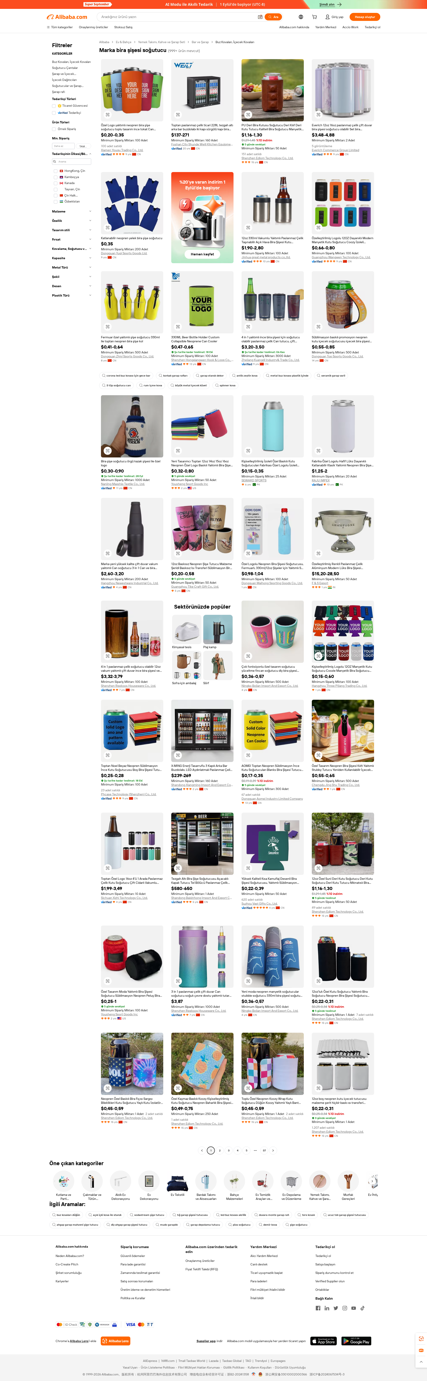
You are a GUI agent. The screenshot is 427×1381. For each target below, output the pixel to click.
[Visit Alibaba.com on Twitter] (335, 1308)
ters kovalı (308, 1215)
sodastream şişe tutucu (149, 1215)
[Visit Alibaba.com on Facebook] (318, 1308)
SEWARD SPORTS (254, 480)
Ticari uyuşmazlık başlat (266, 1273)
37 (264, 1150)
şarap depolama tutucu (205, 1224)
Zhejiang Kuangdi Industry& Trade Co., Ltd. (271, 360)
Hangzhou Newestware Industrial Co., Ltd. (129, 583)
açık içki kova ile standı (107, 1215)
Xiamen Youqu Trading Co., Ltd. (122, 150)
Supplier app (206, 1341)
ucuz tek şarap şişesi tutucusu (347, 1215)
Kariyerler (62, 1281)
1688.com (168, 1361)
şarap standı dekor (212, 375)
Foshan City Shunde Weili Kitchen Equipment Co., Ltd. (202, 144)
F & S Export (320, 583)
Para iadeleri (258, 1281)
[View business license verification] (254, 1374)
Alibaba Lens (79, 1341)
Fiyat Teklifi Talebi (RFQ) (201, 1269)
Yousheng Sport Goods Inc (189, 484)
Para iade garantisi (133, 1264)
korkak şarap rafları (175, 375)
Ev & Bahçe (123, 42)
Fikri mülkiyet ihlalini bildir (267, 1289)
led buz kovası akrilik (233, 1215)
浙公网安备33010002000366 (286, 1374)
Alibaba (104, 42)
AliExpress (150, 1361)
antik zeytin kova (247, 375)
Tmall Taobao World (191, 1361)
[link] (421, 1339)
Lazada (213, 1361)
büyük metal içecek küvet (191, 385)
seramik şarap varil (333, 375)
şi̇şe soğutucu (298, 1224)
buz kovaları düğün (68, 1215)
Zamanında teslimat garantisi (140, 1273)
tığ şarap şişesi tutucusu (192, 1215)
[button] (260, 17)
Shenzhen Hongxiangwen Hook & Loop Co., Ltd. (202, 360)
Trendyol (261, 1361)
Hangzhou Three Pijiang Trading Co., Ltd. (339, 685)
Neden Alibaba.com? (70, 1256)
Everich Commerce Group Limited (335, 150)
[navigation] (71, 596)
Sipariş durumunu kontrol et (334, 1273)
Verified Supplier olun (330, 1281)
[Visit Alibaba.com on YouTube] (353, 1308)
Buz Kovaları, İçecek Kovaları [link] (235, 42)
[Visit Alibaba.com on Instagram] (344, 1308)
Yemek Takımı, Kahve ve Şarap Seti (161, 42)
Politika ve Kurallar (133, 1298)
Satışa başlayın (325, 1264)
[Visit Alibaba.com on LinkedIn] (327, 1308)
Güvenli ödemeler (133, 1256)
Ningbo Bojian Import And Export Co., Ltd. (270, 685)
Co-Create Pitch (67, 1264)
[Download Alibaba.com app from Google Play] (356, 1341)
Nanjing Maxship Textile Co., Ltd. (123, 484)
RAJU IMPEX (321, 480)
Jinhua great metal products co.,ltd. (266, 257)
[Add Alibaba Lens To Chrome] (115, 1341)
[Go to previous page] (202, 1150)
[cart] (315, 17)
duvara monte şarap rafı (274, 1215)
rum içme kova (153, 385)
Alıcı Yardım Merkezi (264, 1256)
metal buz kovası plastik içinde (289, 375)
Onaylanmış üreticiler (200, 1261)
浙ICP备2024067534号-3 (327, 1374)
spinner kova (228, 385)
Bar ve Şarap (200, 42)
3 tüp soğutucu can (119, 385)
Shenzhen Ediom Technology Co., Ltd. (267, 158)
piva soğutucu (241, 1224)
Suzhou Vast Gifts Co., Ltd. (260, 903)
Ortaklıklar (322, 1289)
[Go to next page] (273, 1150)
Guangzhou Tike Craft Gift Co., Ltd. (195, 586)
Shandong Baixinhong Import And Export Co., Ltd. (202, 898)
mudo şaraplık (169, 1224)
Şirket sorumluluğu (69, 1273)
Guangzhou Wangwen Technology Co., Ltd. (341, 257)
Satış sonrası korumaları (137, 1281)
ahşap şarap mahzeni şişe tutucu (77, 1224)
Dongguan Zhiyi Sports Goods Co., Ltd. (127, 356)
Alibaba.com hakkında (72, 1246)
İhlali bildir (257, 1298)
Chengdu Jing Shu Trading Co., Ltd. (336, 785)
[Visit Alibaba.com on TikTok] (362, 1308)
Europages (278, 1361)
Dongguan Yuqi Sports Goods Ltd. (124, 253)
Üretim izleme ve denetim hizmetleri (145, 1289)
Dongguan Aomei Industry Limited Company (272, 798)
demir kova (270, 1224)
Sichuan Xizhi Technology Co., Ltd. (124, 898)
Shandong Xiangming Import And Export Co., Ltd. (202, 785)
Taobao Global (232, 1361)
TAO (248, 1361)
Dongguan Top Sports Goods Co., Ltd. (337, 356)
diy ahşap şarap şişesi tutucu (129, 1224)
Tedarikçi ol (323, 1256)
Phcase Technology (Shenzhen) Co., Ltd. (128, 794)
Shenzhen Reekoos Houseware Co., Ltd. (128, 685)
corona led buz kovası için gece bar (128, 375)
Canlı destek (259, 1264)
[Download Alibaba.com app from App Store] (323, 1341)
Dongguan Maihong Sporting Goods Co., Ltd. (272, 583)
